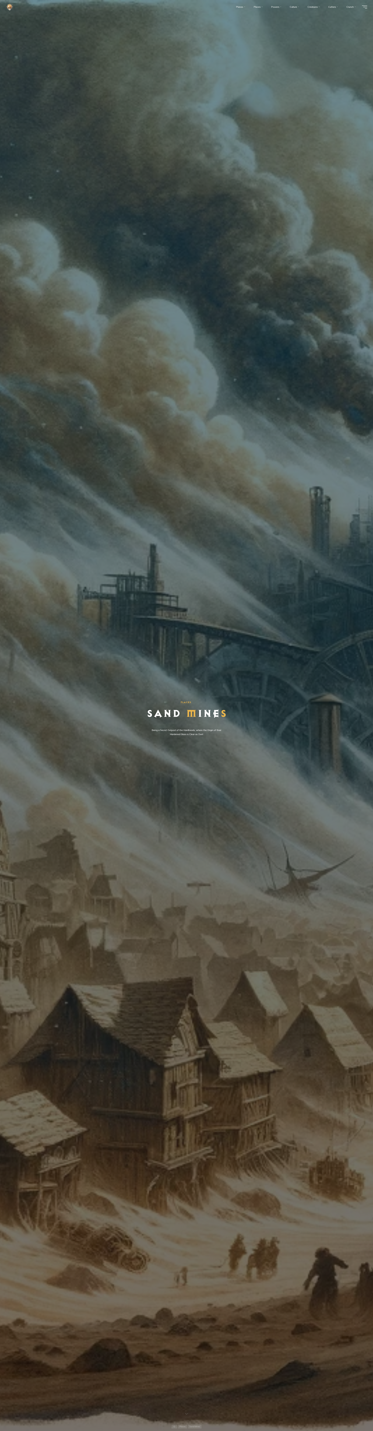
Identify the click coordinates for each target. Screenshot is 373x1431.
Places (186, 702)
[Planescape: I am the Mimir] (10, 6)
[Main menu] (364, 7)
